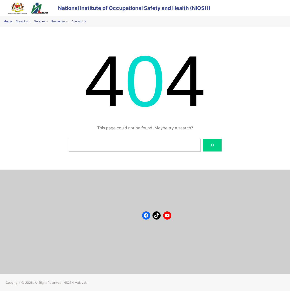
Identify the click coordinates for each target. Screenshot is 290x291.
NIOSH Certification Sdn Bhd (35, 212)
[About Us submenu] (29, 22)
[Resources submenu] (67, 22)
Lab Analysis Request (30, 206)
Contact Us (23, 192)
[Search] (212, 145)
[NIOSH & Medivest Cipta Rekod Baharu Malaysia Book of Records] (84, 239)
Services (21, 199)
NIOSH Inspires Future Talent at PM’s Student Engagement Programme (102, 203)
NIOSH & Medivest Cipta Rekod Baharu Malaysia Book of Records (104, 245)
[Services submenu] (47, 22)
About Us (22, 185)
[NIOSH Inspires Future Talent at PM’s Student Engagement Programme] (84, 197)
